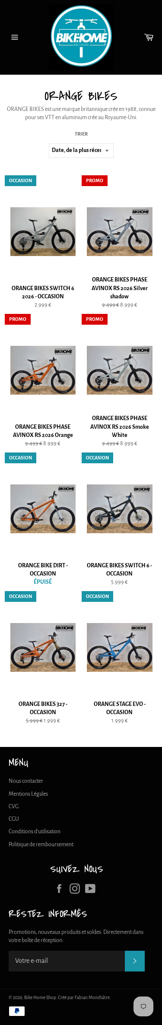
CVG (14, 807)
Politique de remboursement (41, 845)
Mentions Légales (28, 794)
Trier (81, 133)
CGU (14, 819)
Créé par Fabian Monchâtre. (84, 997)
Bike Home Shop (40, 997)
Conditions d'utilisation (34, 832)
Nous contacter (26, 781)
